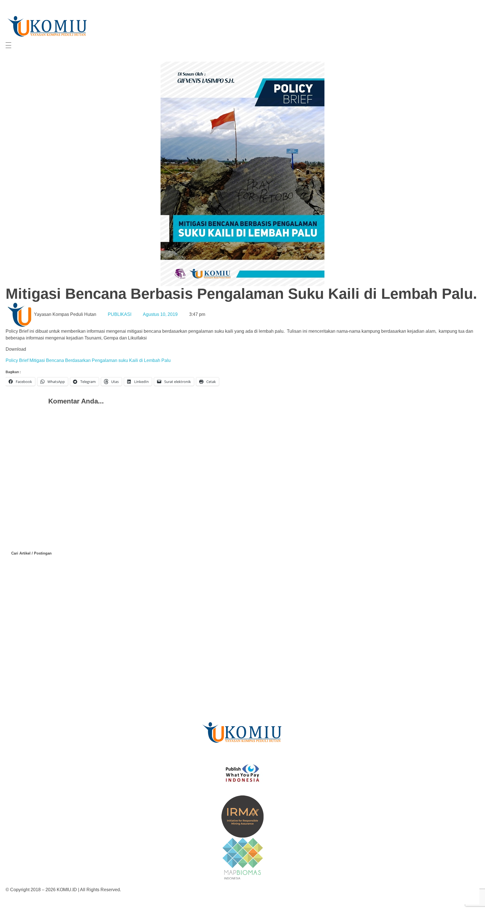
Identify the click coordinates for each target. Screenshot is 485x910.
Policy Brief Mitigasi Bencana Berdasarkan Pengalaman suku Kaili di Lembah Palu (88, 360)
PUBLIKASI (119, 314)
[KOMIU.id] (48, 26)
